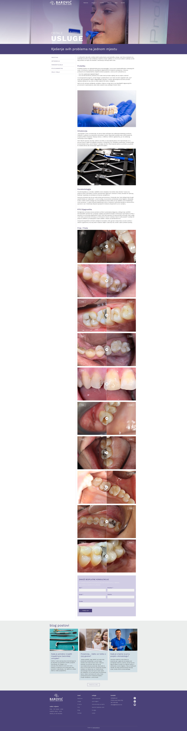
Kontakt (123, 2)
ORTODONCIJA (55, 61)
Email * (81, 594)
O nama (102, 2)
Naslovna (85, 2)
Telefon (109, 594)
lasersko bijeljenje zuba (98, 707)
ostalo (93, 713)
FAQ (78, 707)
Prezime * (110, 587)
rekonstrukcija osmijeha (98, 704)
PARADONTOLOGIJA (57, 64)
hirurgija (94, 710)
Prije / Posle (55, 72)
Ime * (80, 587)
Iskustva (109, 2)
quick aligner (95, 701)
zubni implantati (96, 698)
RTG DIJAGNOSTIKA (57, 68)
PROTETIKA (54, 57)
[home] (61, 2)
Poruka (81, 601)
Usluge (79, 701)
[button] (94, 2)
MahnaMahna (96, 727)
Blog (116, 2)
